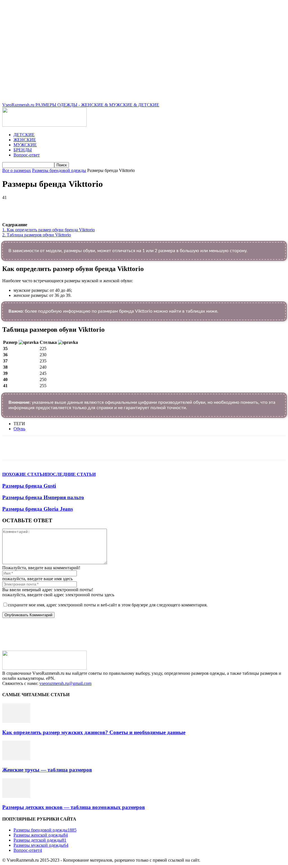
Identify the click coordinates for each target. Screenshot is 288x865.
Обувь (19, 428)
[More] (161, 206)
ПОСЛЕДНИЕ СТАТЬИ (71, 474)
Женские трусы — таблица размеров (47, 770)
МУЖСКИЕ (25, 144)
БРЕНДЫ (23, 149)
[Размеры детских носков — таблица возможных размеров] (16, 796)
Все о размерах (16, 170)
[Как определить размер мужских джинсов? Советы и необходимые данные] (16, 721)
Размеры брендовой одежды (59, 170)
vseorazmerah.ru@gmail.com (65, 683)
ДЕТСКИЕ (24, 134)
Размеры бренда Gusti (29, 486)
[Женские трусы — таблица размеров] (16, 758)
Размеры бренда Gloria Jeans (37, 509)
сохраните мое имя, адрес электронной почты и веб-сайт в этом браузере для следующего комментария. (108, 604)
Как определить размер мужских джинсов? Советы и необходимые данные (93, 732)
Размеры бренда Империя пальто (43, 497)
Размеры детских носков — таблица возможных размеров (73, 807)
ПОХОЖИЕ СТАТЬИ (24, 474)
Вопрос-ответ (27, 155)
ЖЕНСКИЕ (25, 139)
